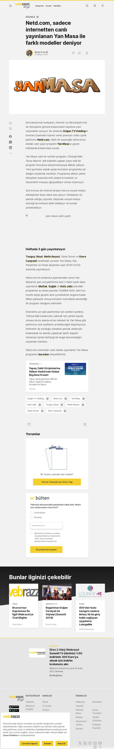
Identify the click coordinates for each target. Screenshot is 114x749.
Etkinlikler (57, 6)
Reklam (79, 717)
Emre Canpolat (55, 411)
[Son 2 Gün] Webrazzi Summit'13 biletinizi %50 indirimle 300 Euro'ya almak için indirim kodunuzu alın (65, 657)
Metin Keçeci (52, 256)
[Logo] (22, 5)
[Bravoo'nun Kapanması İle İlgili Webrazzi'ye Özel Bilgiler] (23, 592)
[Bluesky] (99, 743)
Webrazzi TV (51, 604)
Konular (49, 6)
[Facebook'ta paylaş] (10, 136)
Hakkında (80, 702)
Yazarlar (79, 706)
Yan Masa (63, 143)
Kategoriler (39, 6)
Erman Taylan (51, 624)
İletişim (79, 728)
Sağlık (52, 286)
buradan (44, 354)
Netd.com (43, 139)
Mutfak (43, 286)
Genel (15, 604)
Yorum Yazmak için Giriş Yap (57, 482)
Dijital (45, 702)
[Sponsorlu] (75, 369)
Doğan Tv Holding (35, 398)
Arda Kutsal (17, 624)
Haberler (30, 702)
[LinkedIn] (84, 743)
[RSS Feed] (99, 746)
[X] (79, 743)
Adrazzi (32, 389)
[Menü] (10, 6)
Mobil (82, 604)
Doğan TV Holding (74, 131)
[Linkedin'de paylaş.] (10, 147)
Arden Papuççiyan (86, 629)
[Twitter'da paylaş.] (10, 142)
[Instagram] (94, 743)
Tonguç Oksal (34, 256)
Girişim (45, 710)
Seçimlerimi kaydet (46, 549)
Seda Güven (33, 411)
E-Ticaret (46, 706)
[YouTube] (89, 743)
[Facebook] (94, 746)
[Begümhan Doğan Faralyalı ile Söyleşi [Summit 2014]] (57, 592)
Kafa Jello (66, 286)
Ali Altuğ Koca (55, 675)
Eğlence (30, 17)
